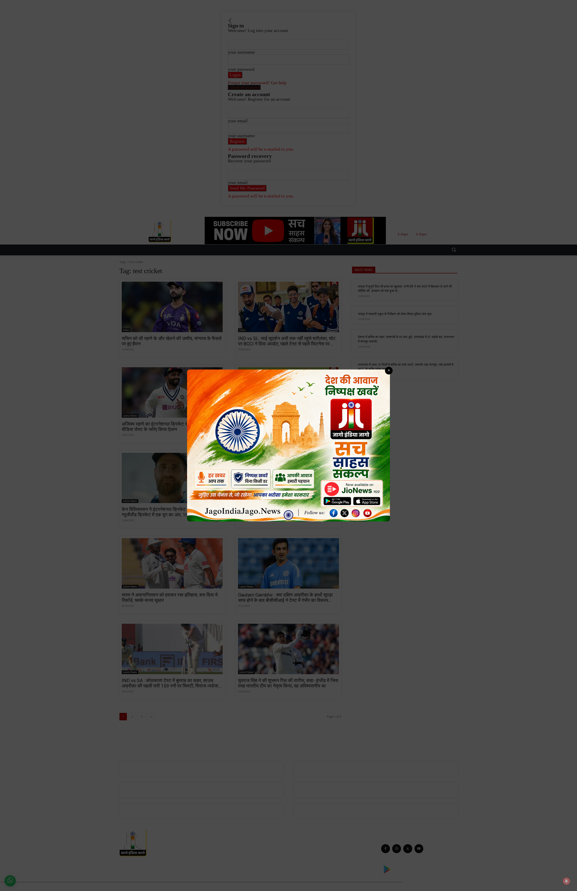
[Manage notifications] (566, 881)
